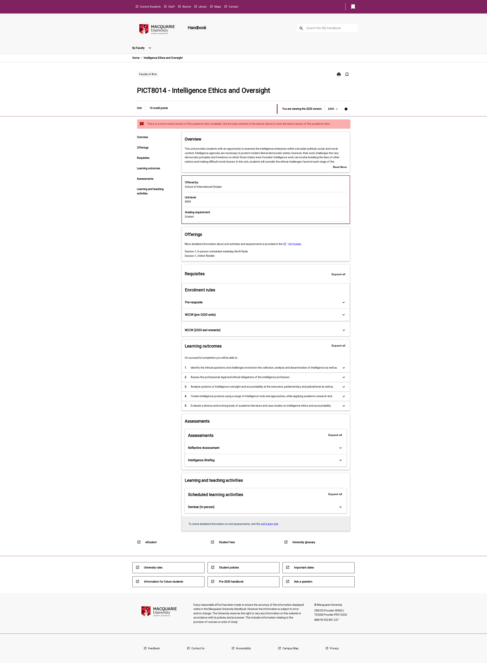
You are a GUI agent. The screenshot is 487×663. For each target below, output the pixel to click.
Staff (171, 6)
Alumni (186, 6)
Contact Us (198, 648)
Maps (217, 6)
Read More (340, 167)
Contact (233, 6)
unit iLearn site (269, 523)
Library (203, 6)
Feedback (154, 648)
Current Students (150, 6)
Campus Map (290, 648)
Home (136, 57)
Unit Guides (294, 244)
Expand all (338, 274)
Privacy (334, 648)
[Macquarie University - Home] (157, 30)
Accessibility (243, 648)
